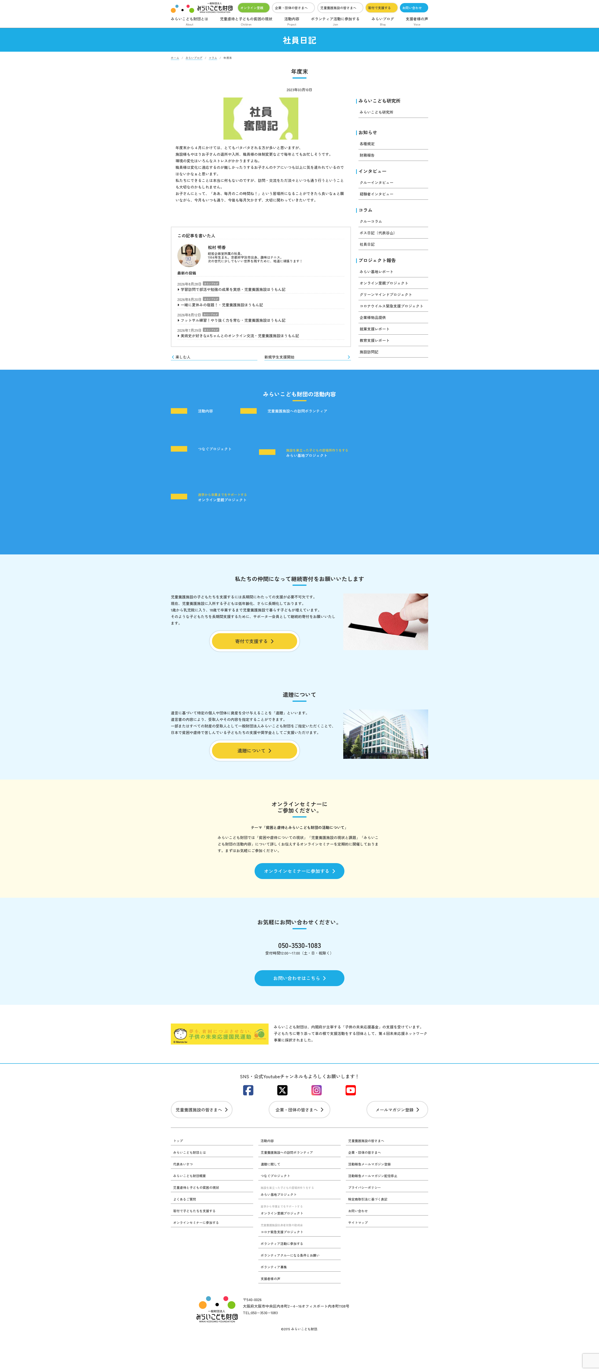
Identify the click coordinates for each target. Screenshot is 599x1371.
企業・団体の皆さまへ (291, 7)
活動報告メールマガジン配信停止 (372, 1175)
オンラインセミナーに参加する (296, 871)
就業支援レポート (375, 329)
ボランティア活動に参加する (335, 21)
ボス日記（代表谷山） (378, 232)
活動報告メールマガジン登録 (369, 1164)
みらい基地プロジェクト (317, 453)
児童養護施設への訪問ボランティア (297, 411)
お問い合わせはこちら (296, 978)
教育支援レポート (375, 340)
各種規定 (367, 143)
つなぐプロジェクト (215, 449)
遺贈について (251, 750)
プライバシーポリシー (364, 1187)
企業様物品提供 (373, 317)
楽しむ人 (182, 357)
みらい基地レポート (376, 271)
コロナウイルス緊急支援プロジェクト (391, 306)
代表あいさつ (183, 1164)
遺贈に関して (270, 1164)
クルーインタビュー (376, 182)
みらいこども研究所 (379, 100)
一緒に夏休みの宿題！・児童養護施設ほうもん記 (222, 304)
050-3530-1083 (299, 945)
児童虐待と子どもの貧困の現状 (246, 21)
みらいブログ (383, 21)
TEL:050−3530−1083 (260, 1312)
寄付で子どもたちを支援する (194, 1210)
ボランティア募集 (274, 1267)
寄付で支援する (379, 7)
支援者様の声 (417, 21)
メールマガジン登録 (394, 1110)
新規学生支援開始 (279, 357)
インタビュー (372, 171)
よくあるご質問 (184, 1199)
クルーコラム (371, 221)
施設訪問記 (369, 352)
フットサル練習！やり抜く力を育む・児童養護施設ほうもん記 (233, 320)
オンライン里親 (251, 7)
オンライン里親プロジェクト (384, 283)
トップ (178, 1140)
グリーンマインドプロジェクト (386, 294)
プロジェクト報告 (377, 260)
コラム (365, 209)
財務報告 (367, 155)
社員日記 (367, 244)
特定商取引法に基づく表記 (367, 1199)
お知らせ (367, 132)
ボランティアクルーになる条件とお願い (290, 1255)
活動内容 (291, 21)
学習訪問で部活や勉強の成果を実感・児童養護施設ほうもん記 (233, 289)
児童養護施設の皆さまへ (338, 7)
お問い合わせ (412, 7)
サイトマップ (358, 1222)
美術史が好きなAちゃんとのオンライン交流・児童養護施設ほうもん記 (240, 335)
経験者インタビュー (376, 194)
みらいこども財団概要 (189, 1175)
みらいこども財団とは (189, 21)
